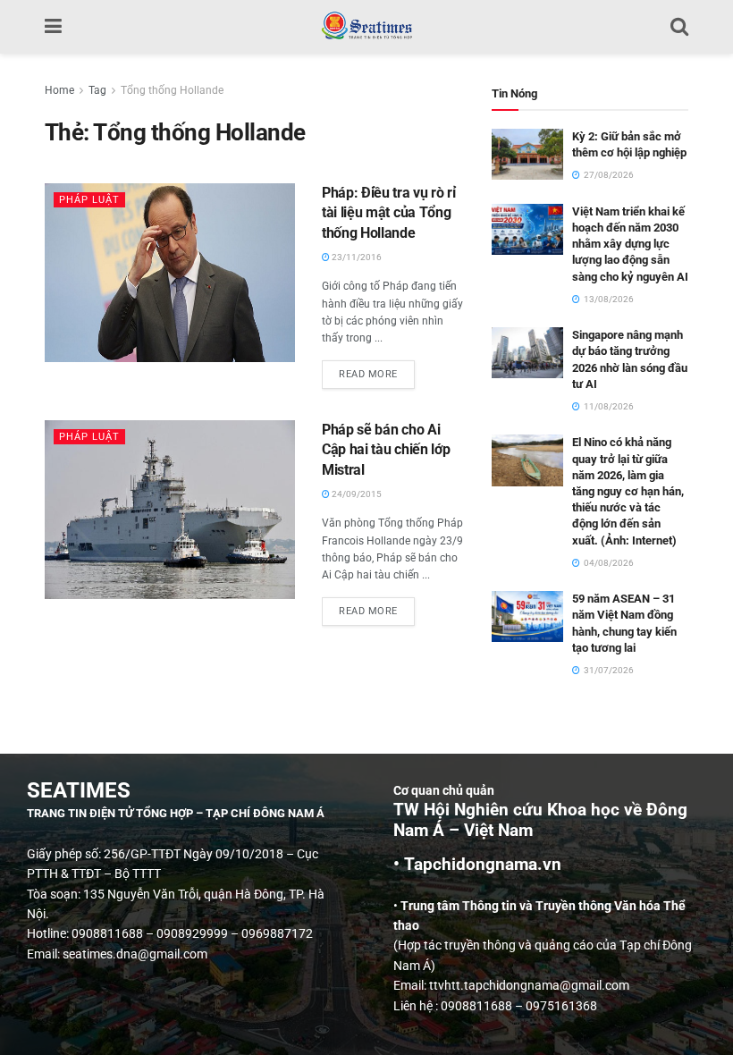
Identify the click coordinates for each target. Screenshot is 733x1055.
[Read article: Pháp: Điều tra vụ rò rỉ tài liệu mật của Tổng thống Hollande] (170, 272)
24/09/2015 (356, 494)
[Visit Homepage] (366, 27)
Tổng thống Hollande (172, 90)
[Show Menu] (53, 27)
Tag (97, 90)
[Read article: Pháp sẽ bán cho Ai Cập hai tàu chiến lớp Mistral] (170, 509)
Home (59, 90)
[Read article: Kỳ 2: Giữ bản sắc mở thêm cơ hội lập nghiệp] (527, 154)
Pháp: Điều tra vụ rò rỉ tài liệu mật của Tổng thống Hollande (389, 212)
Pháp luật (89, 200)
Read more (377, 370)
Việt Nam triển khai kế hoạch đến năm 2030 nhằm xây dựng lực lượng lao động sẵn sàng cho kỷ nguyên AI (630, 244)
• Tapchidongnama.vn (477, 864)
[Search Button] (679, 27)
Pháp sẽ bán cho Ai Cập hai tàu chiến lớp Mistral (386, 449)
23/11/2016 (356, 257)
